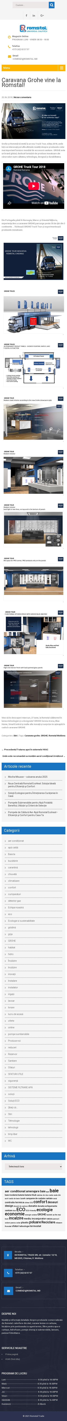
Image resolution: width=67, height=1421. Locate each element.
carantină (13, 867)
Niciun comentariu (22, 97)
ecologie (45, 1209)
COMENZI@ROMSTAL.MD (25, 59)
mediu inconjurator (35, 1218)
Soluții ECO (14, 1100)
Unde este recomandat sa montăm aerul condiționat (33, 756)
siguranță (13, 1080)
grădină (12, 927)
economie (15, 1214)
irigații (11, 994)
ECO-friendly (31, 1211)
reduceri (12, 1047)
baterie (21, 1195)
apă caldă (13, 847)
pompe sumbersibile (18, 1034)
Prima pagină (11, 1354)
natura (49, 1218)
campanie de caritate (35, 1198)
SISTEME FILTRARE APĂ (20, 1087)
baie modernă (11, 1195)
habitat (11, 947)
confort (12, 887)
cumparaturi (14, 894)
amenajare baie (36, 1191)
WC (10, 1140)
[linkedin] (32, 15)
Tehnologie (14, 1120)
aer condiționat (16, 841)
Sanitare (12, 1060)
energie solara (31, 1215)
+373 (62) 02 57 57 (20, 49)
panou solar (15, 1223)
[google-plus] (41, 15)
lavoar (11, 1001)
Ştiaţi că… (13, 1107)
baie (54, 1190)
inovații (12, 974)
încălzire (12, 967)
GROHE (44, 735)
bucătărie (13, 861)
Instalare (12, 981)
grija (10, 934)
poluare (35, 1222)
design (9, 1205)
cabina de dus (42, 1195)
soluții (11, 1094)
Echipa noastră (16, 907)
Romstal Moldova (57, 735)
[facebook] (25, 15)
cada (51, 1195)
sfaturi (15, 1226)
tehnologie (24, 1226)
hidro (10, 954)
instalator (13, 987)
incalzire (16, 1218)
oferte (11, 1021)
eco (10, 914)
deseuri (53, 1202)
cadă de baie (14, 1198)
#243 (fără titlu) (12, 1359)
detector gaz (14, 901)
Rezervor (12, 1054)
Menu (6, 67)
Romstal (8, 1226)
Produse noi (14, 1040)
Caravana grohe (32, 735)
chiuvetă (12, 874)
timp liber (12, 1134)
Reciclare (48, 1222)
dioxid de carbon (21, 1206)
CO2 (31, 1203)
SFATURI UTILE (15, 1074)
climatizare (13, 881)
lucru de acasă (15, 1014)
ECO (20, 1209)
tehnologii (13, 1127)
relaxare (59, 1223)
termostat (35, 1226)
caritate (49, 1198)
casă (55, 1198)
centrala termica (14, 1202)
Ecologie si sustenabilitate (21, 921)
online (11, 1027)
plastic (25, 1222)
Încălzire (12, 961)
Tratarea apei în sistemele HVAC (25, 749)
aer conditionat (15, 1191)
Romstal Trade (37, 1416)
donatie (32, 1205)
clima (27, 1203)
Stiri (15, 735)
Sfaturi (11, 1067)
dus (14, 1211)
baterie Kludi (30, 1195)
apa (47, 1192)
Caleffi (22, 1198)
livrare (11, 1007)
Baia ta (11, 854)
